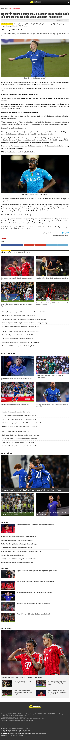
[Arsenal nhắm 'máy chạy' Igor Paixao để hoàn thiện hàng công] (52, 392)
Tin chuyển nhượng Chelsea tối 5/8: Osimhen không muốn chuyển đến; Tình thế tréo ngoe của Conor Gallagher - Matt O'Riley (35, 15)
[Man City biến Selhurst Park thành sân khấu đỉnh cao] (52, 266)
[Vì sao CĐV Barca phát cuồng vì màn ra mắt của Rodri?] (8, 617)
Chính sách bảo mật (17, 735)
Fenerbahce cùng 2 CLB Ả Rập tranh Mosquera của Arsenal (20, 439)
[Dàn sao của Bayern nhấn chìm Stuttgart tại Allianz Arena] (17, 266)
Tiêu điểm (4, 568)
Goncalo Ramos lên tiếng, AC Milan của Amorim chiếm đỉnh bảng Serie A (52, 304)
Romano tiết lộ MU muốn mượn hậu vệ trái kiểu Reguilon (18, 536)
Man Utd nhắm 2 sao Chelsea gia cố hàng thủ (15, 431)
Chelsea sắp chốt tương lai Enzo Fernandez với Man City (16, 379)
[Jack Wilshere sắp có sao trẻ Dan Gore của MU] (17, 392)
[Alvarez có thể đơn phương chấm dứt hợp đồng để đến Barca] (8, 585)
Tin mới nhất (6, 629)
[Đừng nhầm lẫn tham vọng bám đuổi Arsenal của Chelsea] (8, 596)
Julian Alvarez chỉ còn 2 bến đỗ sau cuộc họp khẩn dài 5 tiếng (20, 342)
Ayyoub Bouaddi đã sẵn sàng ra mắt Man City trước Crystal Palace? (37, 571)
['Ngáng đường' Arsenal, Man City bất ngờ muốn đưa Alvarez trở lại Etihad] (41, 693)
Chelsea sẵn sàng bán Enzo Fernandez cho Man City (18, 338)
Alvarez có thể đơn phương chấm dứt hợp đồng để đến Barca (20, 346)
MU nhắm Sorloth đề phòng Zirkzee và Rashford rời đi (18, 315)
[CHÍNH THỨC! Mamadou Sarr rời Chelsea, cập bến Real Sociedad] (52, 364)
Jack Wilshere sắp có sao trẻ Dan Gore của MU (15, 404)
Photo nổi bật (7, 454)
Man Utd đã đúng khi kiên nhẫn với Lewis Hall (16, 412)
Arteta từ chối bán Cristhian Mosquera (12, 555)
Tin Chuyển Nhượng (14, 8)
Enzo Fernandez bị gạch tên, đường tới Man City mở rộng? (19, 426)
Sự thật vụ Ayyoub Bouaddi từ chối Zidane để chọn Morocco (20, 331)
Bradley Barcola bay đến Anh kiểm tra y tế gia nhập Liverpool (20, 326)
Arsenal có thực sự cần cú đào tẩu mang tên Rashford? (18, 335)
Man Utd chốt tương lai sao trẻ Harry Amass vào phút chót (19, 419)
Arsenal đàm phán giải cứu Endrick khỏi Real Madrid (17, 540)
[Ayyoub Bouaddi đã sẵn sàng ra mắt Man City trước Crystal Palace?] (8, 574)
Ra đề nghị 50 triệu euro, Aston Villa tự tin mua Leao (18, 442)
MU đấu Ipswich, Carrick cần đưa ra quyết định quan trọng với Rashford (24, 319)
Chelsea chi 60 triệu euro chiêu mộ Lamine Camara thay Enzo (21, 435)
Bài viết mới (6, 252)
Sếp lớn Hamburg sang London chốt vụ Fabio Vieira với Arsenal (21, 423)
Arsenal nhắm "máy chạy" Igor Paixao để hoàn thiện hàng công (52, 405)
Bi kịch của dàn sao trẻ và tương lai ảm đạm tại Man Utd (19, 415)
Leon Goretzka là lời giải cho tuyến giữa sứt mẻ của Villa (19, 446)
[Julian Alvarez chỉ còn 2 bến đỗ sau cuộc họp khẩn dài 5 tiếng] (8, 528)
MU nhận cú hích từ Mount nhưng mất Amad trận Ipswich (18, 559)
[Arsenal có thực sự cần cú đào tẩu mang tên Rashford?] (8, 606)
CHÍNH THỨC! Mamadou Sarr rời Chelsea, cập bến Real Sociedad (51, 376)
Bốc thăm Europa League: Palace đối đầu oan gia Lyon (17, 562)
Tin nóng (4, 522)
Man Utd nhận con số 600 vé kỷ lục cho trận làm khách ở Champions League (25, 323)
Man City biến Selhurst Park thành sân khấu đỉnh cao (52, 278)
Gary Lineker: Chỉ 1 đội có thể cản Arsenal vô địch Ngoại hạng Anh (21, 551)
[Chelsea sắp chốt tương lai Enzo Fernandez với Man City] (17, 366)
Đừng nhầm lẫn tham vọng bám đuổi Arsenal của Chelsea (34, 592)
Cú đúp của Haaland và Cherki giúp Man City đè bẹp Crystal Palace (16, 305)
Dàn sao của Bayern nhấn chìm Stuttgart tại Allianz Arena (16, 279)
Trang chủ (4, 8)
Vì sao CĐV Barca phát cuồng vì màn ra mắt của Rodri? (33, 614)
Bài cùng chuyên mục (21, 252)
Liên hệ (5, 735)
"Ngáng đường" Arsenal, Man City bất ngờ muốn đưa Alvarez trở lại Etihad (24, 312)
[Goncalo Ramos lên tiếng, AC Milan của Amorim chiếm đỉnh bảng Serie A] (52, 291)
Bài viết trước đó (8, 353)
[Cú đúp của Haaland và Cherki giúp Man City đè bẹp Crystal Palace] (17, 292)
